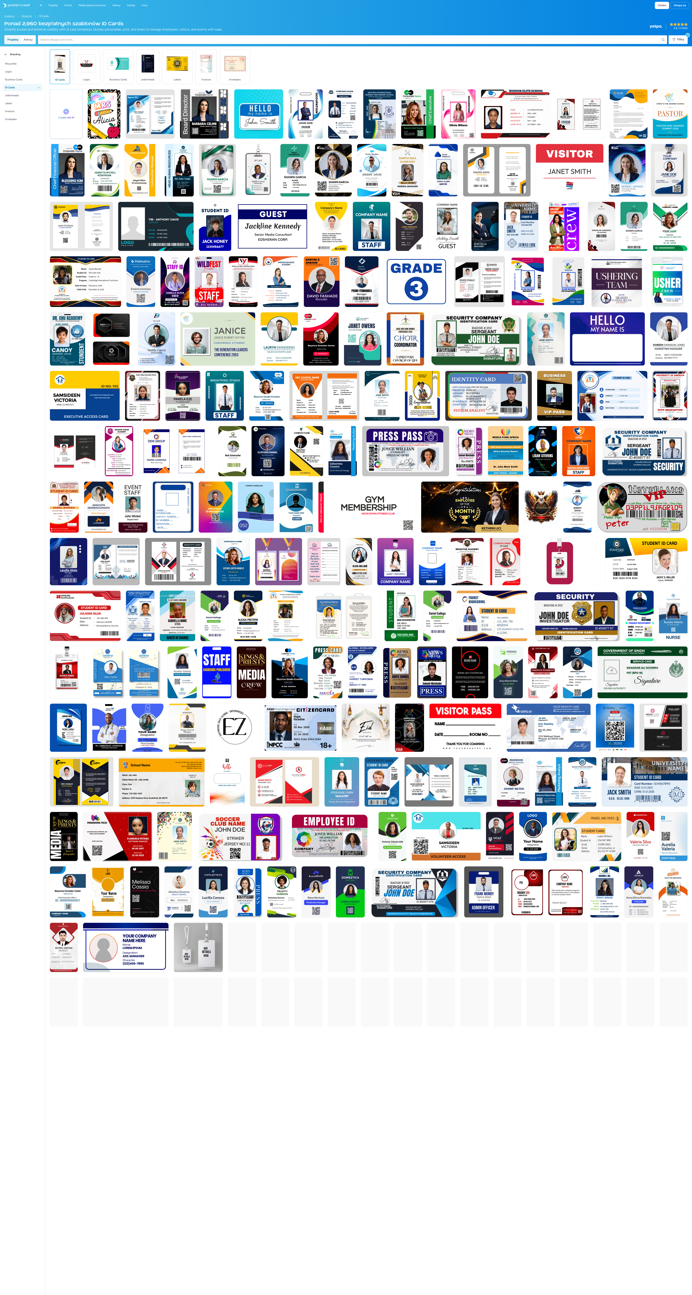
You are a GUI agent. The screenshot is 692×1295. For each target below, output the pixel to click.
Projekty (13, 39)
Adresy (28, 39)
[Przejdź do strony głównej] (15, 5)
